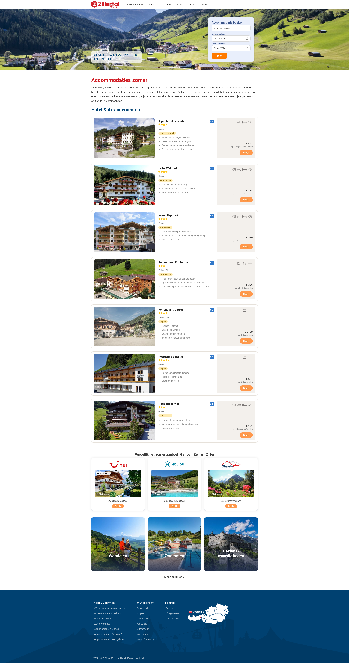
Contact (140, 658)
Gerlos (169, 608)
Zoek (219, 56)
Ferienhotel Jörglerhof (173, 262)
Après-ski (142, 623)
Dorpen (179, 4)
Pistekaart (142, 618)
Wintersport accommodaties (109, 608)
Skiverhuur (143, 629)
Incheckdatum (218, 34)
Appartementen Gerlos (106, 629)
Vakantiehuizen (102, 618)
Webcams (192, 4)
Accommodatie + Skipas (107, 613)
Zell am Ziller (172, 618)
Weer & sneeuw (145, 639)
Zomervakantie (102, 623)
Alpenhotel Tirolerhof (172, 121)
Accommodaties (135, 4)
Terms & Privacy (125, 658)
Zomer (167, 4)
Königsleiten (172, 613)
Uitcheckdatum (219, 44)
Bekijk (246, 152)
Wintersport (154, 4)
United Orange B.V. (104, 658)
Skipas (140, 613)
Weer (204, 4)
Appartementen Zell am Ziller (110, 634)
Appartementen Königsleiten (109, 639)
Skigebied (142, 608)
